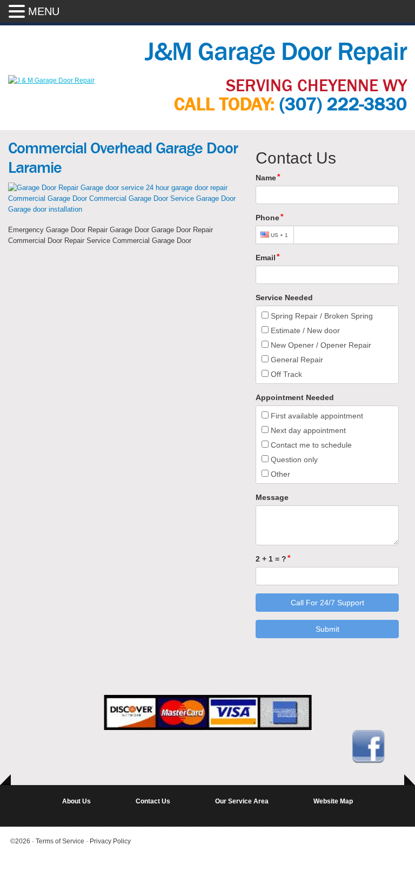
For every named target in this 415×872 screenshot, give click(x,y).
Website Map (333, 801)
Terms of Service (61, 841)
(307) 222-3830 (343, 104)
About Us (76, 801)
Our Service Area (242, 801)
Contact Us (153, 801)
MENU (43, 11)
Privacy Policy (110, 841)
